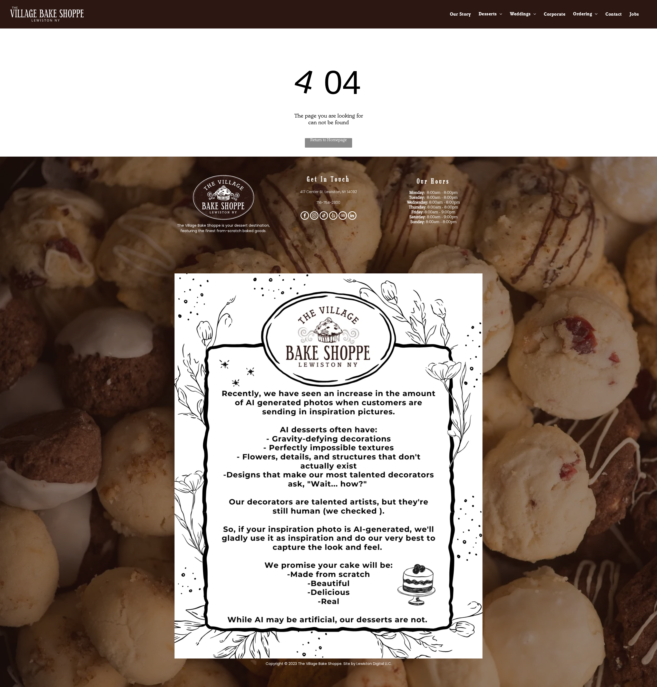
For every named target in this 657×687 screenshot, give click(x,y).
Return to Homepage (328, 140)
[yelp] (333, 216)
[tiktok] (324, 216)
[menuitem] (460, 14)
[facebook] (305, 216)
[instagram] (314, 216)
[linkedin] (352, 216)
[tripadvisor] (343, 216)
